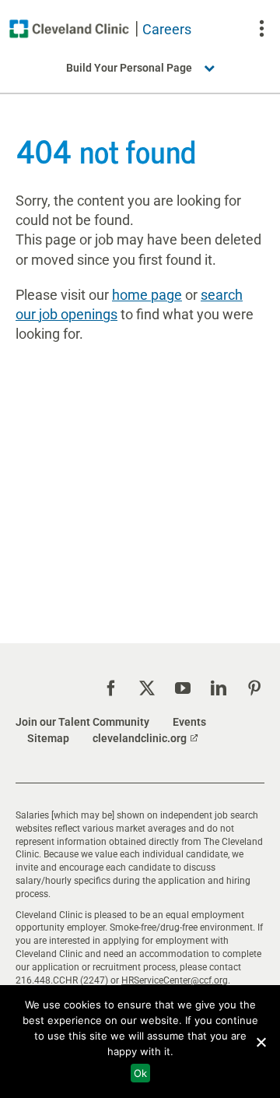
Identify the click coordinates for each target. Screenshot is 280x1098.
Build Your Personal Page (129, 68)
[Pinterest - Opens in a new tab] (254, 688)
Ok (140, 1073)
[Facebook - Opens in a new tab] (111, 688)
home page (147, 295)
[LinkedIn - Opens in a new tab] (218, 688)
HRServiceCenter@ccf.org (174, 980)
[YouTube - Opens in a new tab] (183, 688)
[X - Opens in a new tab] (147, 688)
